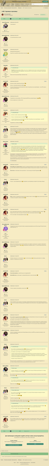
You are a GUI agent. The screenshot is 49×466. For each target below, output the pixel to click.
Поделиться (37, 14)
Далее (20, 18)
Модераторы (18, 5)
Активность (17, 4)
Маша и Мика (5, 365)
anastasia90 (5, 81)
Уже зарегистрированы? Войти (36, 1)
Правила (12, 5)
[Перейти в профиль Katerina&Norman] (6, 39)
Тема (18, 462)
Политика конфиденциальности (25, 462)
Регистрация (45, 1)
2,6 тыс (6, 89)
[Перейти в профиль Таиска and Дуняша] (6, 54)
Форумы (8, 5)
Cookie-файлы (33, 462)
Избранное (27, 4)
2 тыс (6, 187)
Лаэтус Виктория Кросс (5, 225)
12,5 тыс (6, 374)
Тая (11, 381)
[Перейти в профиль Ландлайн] (6, 69)
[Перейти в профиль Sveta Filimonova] (6, 26)
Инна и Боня (5, 141)
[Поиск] (47, 4)
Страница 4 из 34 (26, 18)
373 (6, 233)
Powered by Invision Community (24, 464)
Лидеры (22, 4)
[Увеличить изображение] (28, 53)
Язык (15, 462)
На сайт (8, 4)
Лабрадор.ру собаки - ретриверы (19, 1)
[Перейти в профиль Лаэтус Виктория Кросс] (6, 228)
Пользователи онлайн (24, 5)
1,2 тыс (6, 43)
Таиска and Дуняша (5, 50)
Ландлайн (5, 65)
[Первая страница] (2, 18)
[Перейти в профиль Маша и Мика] (6, 369)
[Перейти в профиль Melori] (6, 130)
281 (6, 73)
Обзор (13, 4)
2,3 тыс (6, 30)
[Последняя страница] (22, 18)
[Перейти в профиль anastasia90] (3, 15)
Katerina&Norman (5, 35)
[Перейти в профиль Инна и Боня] (6, 145)
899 (6, 149)
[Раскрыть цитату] (11, 67)
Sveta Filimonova (5, 22)
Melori (5, 126)
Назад (4, 18)
